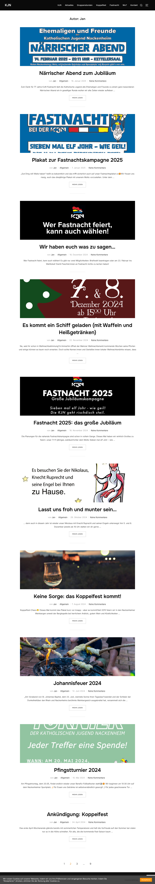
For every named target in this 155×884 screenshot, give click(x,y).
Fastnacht (114, 5)
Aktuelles (69, 5)
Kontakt (134, 5)
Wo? (125, 5)
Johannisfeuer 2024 (77, 683)
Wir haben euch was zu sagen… (77, 247)
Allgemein (63, 81)
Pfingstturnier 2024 (77, 770)
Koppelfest (101, 5)
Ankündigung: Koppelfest (77, 814)
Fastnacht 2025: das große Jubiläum (77, 422)
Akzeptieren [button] (146, 880)
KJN (8, 5)
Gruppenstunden (85, 5)
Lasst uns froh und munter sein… (77, 509)
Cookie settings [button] (131, 880)
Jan (54, 81)
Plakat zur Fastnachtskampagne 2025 (77, 160)
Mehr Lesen (79, 98)
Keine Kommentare (97, 81)
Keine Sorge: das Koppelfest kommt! (77, 596)
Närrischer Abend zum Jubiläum (77, 73)
